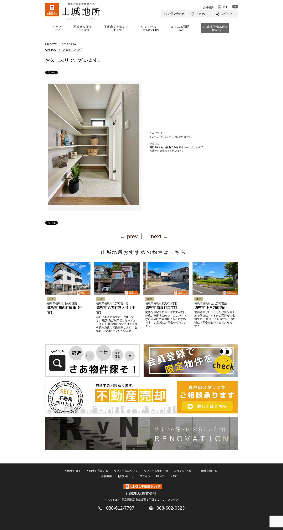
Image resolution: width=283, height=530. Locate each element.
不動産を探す (82, 28)
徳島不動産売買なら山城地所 (81, 11)
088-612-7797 (120, 508)
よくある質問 (180, 28)
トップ (56, 28)
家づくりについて (184, 470)
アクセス (201, 13)
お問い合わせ (176, 13)
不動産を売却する (116, 28)
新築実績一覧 (209, 470)
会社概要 (208, 7)
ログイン (226, 13)
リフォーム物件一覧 (156, 470)
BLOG (173, 476)
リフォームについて (126, 470)
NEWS (160, 476)
